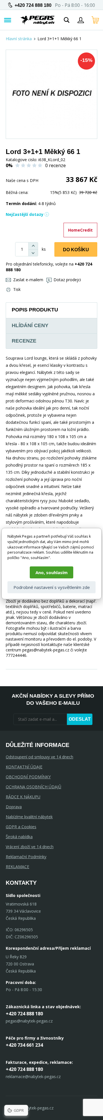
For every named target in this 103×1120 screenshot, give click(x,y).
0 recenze (55, 165)
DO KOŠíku (76, 249)
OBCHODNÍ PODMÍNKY (28, 776)
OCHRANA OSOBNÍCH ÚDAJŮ (33, 786)
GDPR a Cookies (21, 826)
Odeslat (80, 719)
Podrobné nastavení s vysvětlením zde (51, 587)
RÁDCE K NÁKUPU (23, 796)
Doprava (14, 806)
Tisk (17, 289)
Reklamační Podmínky (26, 856)
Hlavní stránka (19, 38)
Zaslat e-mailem (28, 279)
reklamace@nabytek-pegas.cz (33, 1076)
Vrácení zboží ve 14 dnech (30, 846)
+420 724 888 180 (33, 5)
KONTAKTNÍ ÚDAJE (24, 766)
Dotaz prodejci (67, 279)
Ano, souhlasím (51, 572)
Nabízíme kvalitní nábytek (29, 816)
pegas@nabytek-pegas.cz (29, 1021)
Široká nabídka (19, 836)
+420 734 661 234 (24, 1045)
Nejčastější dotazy (24, 214)
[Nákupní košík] (95, 20)
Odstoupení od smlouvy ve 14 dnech (39, 757)
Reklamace (17, 866)
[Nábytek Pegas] (37, 20)
